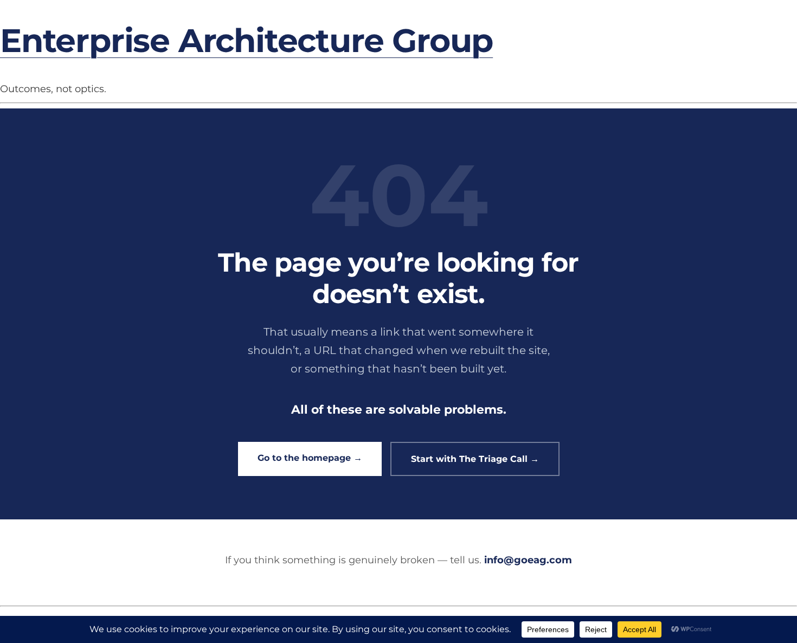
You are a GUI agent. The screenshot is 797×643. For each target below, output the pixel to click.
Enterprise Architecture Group (246, 40)
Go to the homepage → (310, 458)
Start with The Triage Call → (475, 459)
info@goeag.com (528, 560)
